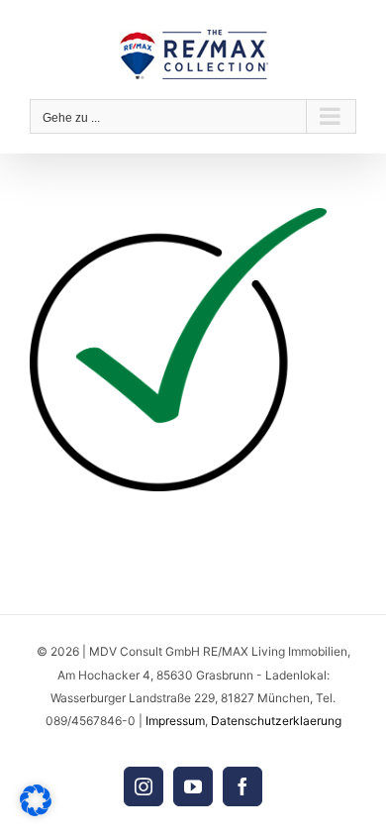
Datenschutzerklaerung (276, 720)
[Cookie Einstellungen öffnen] (35, 810)
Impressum (175, 720)
